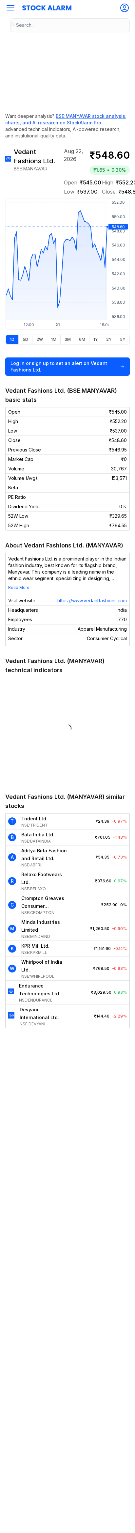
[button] (10, 8)
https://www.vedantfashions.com (92, 600)
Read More (18, 587)
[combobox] (70, 25)
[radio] (12, 339)
